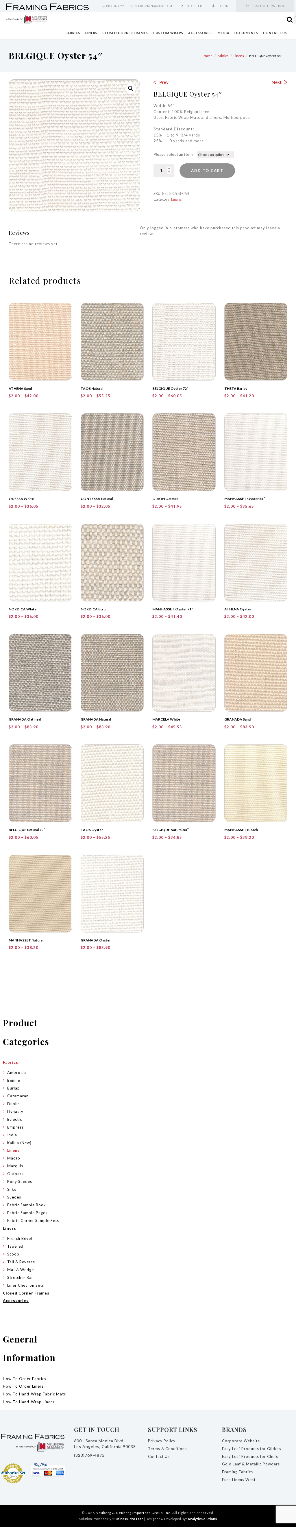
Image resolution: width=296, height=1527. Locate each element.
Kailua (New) (19, 1142)
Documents (246, 33)
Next (276, 82)
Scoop (13, 1254)
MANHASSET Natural (26, 940)
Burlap (13, 1088)
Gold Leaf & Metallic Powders (251, 1464)
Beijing (13, 1080)
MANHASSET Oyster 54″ (244, 498)
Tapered (15, 1246)
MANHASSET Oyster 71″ (172, 609)
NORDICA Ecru (93, 609)
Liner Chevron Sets (25, 1285)
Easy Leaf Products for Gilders (251, 1448)
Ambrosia (16, 1072)
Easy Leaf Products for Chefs (250, 1456)
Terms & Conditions (167, 1448)
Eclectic (14, 1119)
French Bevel (19, 1238)
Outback (15, 1173)
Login (223, 6)
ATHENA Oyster (237, 609)
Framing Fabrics (237, 1471)
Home (208, 56)
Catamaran (18, 1096)
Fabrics (73, 33)
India (12, 1135)
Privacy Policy (161, 1441)
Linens (239, 56)
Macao (13, 1158)
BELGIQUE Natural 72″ (27, 830)
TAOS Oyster (92, 830)
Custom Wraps (168, 33)
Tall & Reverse (21, 1262)
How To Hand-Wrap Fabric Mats (34, 1394)
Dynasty (15, 1111)
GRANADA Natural (96, 719)
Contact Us (275, 33)
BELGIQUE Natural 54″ (170, 830)
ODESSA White (21, 498)
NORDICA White (22, 609)
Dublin (13, 1103)
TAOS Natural (92, 388)
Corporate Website (241, 1441)
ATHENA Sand (20, 388)
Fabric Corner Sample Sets (33, 1220)
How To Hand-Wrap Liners (28, 1401)
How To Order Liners (23, 1386)
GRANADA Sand (237, 719)
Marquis (15, 1166)
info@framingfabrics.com (153, 6)
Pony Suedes (19, 1181)
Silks (11, 1189)
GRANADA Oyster (96, 940)
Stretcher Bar (20, 1277)
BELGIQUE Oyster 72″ (170, 388)
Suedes (14, 1197)
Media (224, 33)
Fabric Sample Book (26, 1205)
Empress (15, 1127)
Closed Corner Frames (125, 33)
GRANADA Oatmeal (25, 719)
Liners (91, 33)
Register (194, 6)
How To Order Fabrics (24, 1378)
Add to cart (207, 170)
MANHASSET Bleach (241, 830)
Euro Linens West (239, 1479)
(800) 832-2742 (115, 6)
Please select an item (173, 154)
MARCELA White (166, 719)
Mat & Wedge (20, 1269)
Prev (164, 82)
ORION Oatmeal (165, 498)
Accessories (200, 33)
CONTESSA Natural (97, 498)
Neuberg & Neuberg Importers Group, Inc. (133, 1513)
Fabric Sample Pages (27, 1212)
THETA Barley (235, 388)
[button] (130, 88)
